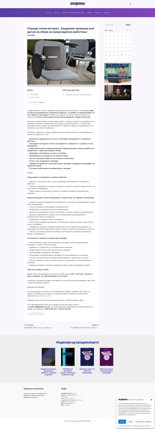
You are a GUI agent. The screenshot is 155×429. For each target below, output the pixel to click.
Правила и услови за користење (34, 395)
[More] (41, 313)
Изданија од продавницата (77, 342)
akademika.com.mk (43, 296)
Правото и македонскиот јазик (73, 12)
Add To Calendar (38, 102)
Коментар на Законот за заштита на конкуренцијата (87, 371)
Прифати (122, 422)
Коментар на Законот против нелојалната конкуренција (106, 371)
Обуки (89, 12)
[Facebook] (28, 313)
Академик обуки (85, 94)
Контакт (107, 12)
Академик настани (71, 94)
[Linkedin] (35, 313)
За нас (56, 12)
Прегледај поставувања (143, 422)
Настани (98, 12)
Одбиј (130, 422)
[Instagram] (38, 313)
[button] (151, 400)
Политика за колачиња (125, 425)
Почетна (48, 12)
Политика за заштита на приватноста (141, 425)
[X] (32, 313)
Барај (128, 25)
